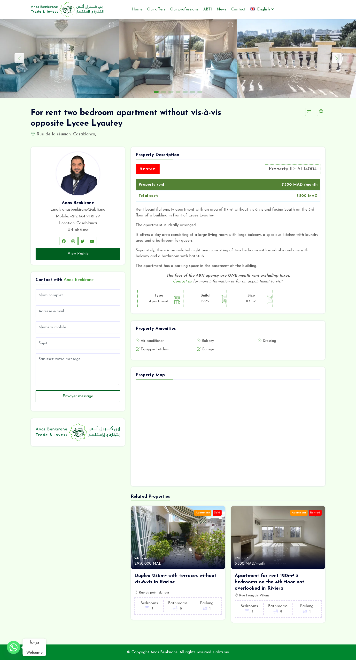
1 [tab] (156, 92)
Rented (315, 512)
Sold (217, 512)
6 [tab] (192, 92)
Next (336, 58)
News (221, 9)
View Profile (78, 254)
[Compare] (309, 112)
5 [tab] (185, 92)
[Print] (321, 112)
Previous (19, 58)
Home (137, 9)
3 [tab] (170, 92)
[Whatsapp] (13, 647)
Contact (238, 9)
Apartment (203, 512)
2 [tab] (163, 92)
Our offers (156, 9)
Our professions (184, 9)
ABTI (207, 9)
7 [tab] (199, 92)
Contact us (182, 281)
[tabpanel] (59, 58)
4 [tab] (178, 92)
